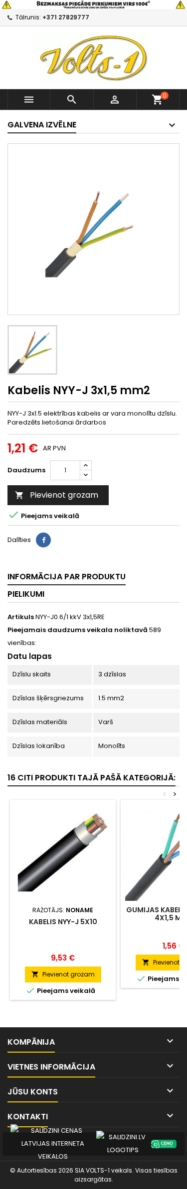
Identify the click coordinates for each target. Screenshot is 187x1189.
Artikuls (20, 617)
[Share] (43, 540)
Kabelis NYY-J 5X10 (63, 922)
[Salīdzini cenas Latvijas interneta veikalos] (52, 1143)
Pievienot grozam (56, 495)
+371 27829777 (65, 17)
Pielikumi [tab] (25, 594)
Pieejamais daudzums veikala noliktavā (77, 630)
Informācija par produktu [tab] (66, 576)
